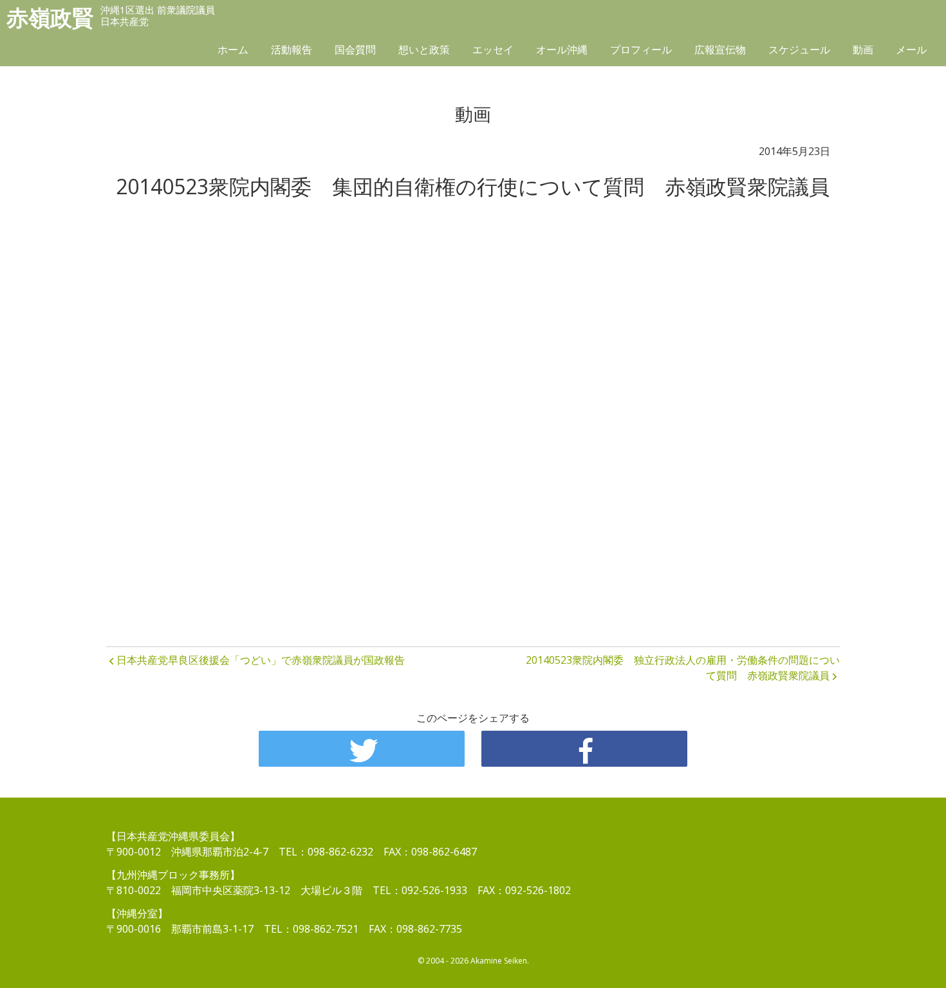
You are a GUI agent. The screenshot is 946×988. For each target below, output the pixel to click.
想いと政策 (424, 49)
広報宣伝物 (720, 49)
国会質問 (355, 49)
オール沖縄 (562, 49)
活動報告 (291, 49)
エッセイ (493, 49)
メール (911, 49)
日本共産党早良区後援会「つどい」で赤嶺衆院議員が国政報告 (260, 660)
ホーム (233, 49)
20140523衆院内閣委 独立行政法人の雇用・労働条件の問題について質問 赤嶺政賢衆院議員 (683, 667)
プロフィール (641, 49)
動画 (863, 49)
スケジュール (799, 49)
